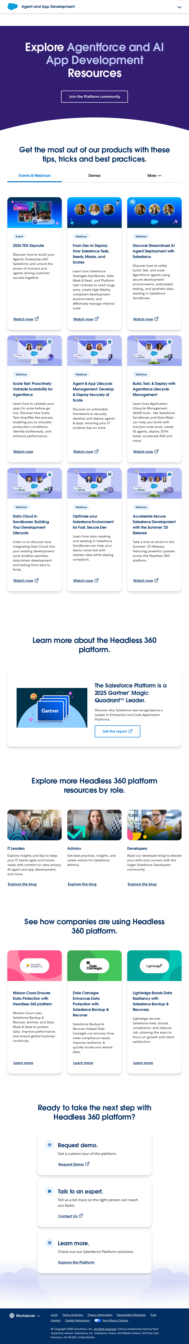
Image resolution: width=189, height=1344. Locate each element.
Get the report (115, 731)
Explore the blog (22, 884)
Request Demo (71, 1164)
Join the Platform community (94, 96)
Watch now (23, 319)
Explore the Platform (76, 1262)
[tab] (34, 175)
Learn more (23, 1062)
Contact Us (67, 1216)
